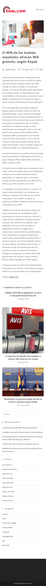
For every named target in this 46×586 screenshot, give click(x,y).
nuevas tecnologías (9, 523)
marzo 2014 (6, 491)
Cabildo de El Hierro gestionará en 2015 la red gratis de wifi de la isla (23, 294)
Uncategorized (7, 536)
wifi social (5, 545)
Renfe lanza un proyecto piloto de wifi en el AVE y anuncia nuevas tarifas (23, 400)
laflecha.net (14, 277)
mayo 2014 (6, 483)
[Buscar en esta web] (23, 414)
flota (4, 518)
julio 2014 (5, 474)
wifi (41, 69)
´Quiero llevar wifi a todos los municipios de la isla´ (21, 444)
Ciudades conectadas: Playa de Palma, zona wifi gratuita (22, 432)
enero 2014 (6, 500)
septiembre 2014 (8, 469)
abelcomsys (10, 69)
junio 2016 (6, 465)
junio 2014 (6, 478)
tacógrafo (5, 532)
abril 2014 (5, 487)
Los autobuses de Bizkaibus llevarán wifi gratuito (20, 428)
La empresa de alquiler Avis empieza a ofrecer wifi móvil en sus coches (23, 357)
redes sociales (7, 527)
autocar (5, 514)
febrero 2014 (7, 496)
